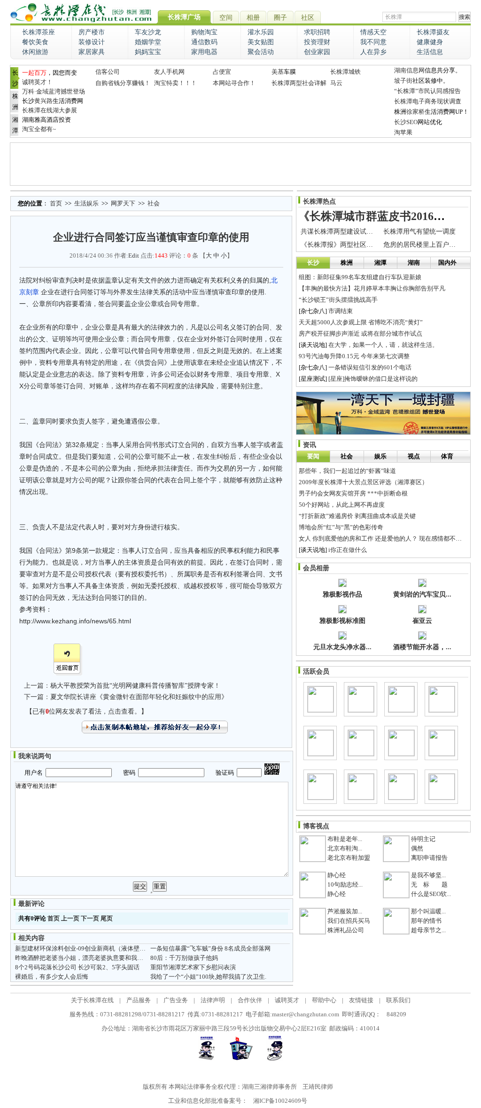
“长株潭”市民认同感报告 (427, 90)
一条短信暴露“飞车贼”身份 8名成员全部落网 (210, 948)
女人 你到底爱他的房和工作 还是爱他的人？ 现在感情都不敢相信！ (389, 538)
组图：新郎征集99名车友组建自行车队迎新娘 (360, 277)
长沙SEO (406, 122)
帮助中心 (324, 1000)
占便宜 (222, 71)
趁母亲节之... (428, 930)
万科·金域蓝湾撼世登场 (53, 91)
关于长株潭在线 (92, 1000)
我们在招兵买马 (348, 920)
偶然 (417, 848)
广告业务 (175, 1000)
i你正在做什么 (347, 549)
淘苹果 (403, 132)
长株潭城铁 (345, 71)
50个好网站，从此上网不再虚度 (342, 504)
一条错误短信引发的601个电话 (369, 367)
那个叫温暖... (428, 911)
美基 (278, 71)
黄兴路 (43, 100)
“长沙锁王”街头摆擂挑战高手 (338, 299)
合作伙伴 (250, 1000)
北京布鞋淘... (344, 848)
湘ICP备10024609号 (280, 1100)
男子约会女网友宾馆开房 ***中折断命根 (353, 493)
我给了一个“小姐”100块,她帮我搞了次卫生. (208, 976)
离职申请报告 (429, 857)
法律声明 (213, 1000)
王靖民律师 (318, 1086)
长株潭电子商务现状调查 (427, 101)
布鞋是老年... (344, 838)
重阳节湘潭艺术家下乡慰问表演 (193, 967)
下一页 (90, 918)
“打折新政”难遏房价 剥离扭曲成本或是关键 (357, 515)
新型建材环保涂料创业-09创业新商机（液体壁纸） (83, 948)
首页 (56, 203)
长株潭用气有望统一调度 (419, 231)
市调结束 (340, 310)
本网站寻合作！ (234, 82)
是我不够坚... (428, 875)
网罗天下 (123, 203)
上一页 (70, 918)
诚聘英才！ (37, 82)
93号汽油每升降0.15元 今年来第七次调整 (354, 356)
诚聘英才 (287, 1000)
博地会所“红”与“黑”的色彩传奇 (341, 527)
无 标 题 (429, 884)
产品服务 (138, 1000)
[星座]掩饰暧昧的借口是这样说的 (373, 378)
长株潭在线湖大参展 (49, 110)
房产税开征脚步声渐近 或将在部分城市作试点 (360, 333)
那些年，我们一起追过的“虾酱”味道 (347, 470)
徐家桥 (415, 111)
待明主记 (423, 838)
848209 (396, 1014)
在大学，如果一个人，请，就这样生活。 (383, 344)
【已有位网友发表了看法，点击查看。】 (86, 711)
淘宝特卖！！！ (175, 82)
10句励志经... (345, 884)
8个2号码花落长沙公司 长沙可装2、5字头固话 (77, 967)
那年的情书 (426, 920)
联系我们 (398, 1000)
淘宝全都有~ (39, 129)
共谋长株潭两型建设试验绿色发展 (350, 231)
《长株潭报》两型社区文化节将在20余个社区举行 (373, 244)
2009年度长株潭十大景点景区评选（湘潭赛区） (363, 482)
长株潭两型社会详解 (299, 82)
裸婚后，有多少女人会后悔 (51, 976)
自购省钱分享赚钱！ (122, 82)
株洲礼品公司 (345, 930)
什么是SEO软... (431, 893)
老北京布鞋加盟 (348, 857)
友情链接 (361, 1000)
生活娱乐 (86, 203)
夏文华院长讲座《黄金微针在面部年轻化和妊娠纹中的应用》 (139, 696)
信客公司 (107, 71)
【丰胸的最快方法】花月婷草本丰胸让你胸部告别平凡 (372, 288)
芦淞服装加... (344, 911)
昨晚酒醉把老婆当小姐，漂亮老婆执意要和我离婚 (82, 957)
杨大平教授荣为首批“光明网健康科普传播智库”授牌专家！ (135, 685)
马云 (336, 82)
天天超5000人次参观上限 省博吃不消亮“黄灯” (361, 322)
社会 (153, 203)
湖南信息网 (409, 70)
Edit (133, 255)
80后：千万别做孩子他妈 (184, 957)
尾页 (107, 918)
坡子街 (403, 80)
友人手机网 (169, 71)
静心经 (336, 875)
